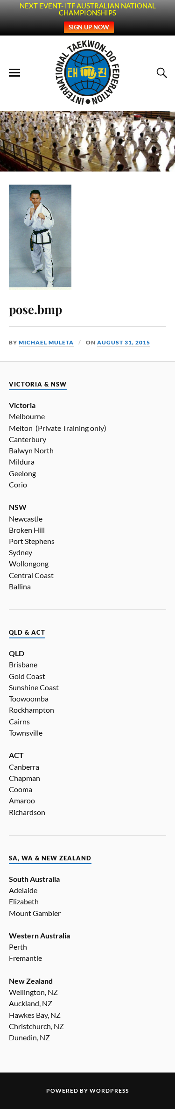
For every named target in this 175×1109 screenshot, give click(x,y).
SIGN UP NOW (89, 27)
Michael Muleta (46, 342)
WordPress (109, 1090)
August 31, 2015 (123, 342)
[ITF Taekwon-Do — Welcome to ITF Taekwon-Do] (87, 72)
